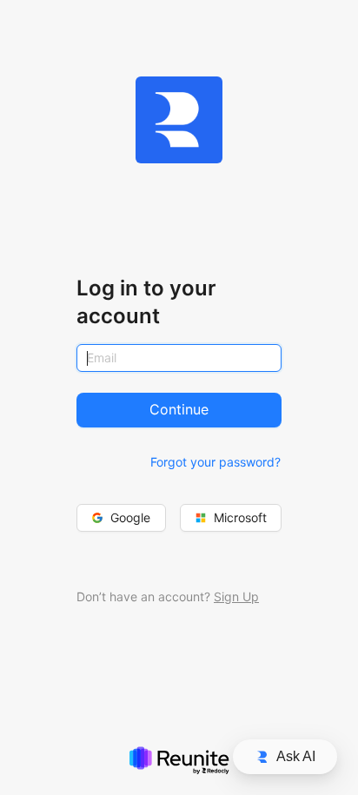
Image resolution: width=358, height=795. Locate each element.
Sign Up (236, 596)
